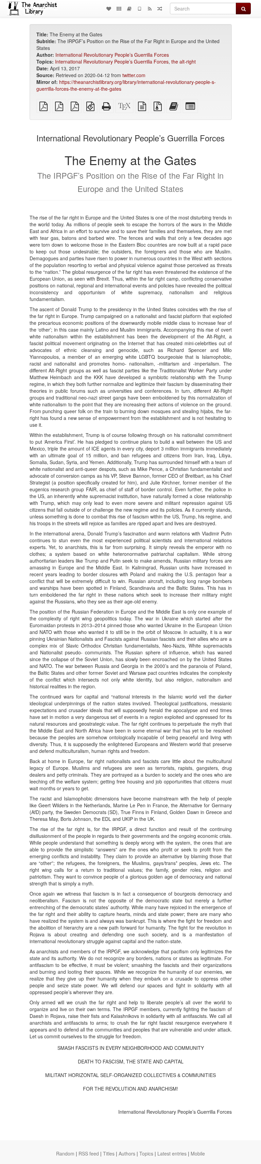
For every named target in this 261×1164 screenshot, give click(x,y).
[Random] (160, 8)
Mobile (198, 1153)
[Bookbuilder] (129, 8)
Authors (127, 1153)
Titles (109, 1153)
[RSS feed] (149, 8)
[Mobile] (139, 8)
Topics (146, 1153)
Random (65, 1153)
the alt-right (183, 61)
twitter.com (133, 75)
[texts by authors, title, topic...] (109, 8)
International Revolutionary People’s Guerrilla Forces (112, 54)
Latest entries (172, 1153)
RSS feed (89, 1153)
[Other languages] (119, 8)
